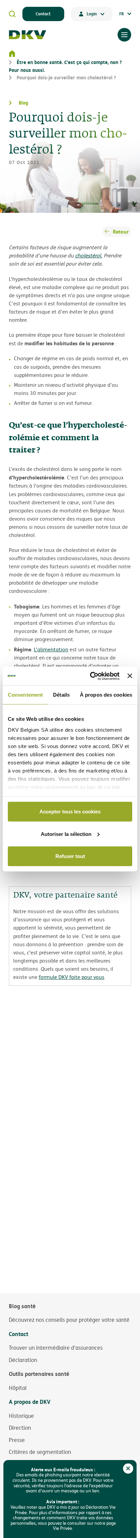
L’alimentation (51, 649)
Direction (20, 1427)
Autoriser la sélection (66, 834)
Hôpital (18, 1388)
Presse (17, 1440)
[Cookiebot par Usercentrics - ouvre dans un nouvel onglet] (91, 675)
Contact (43, 14)
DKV (27, 34)
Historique (21, 1416)
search (12, 14)
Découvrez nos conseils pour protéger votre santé (69, 1319)
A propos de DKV (29, 1402)
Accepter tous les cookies (70, 811)
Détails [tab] (61, 695)
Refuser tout (70, 856)
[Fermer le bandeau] (129, 675)
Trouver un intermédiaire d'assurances (56, 1347)
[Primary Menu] (124, 35)
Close (128, 1468)
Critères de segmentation (40, 1452)
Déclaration (23, 1360)
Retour (121, 231)
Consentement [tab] (25, 695)
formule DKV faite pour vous (71, 977)
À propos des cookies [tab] (106, 695)
